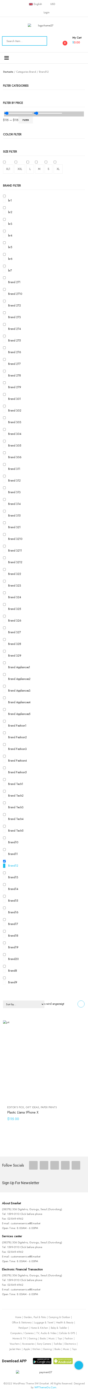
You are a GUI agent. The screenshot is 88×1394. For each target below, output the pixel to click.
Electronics (70, 1344)
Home (18, 1317)
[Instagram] (54, 1165)
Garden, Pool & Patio (35, 1317)
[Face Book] (33, 1165)
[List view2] (73, 1004)
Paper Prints (49, 1107)
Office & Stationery (22, 1322)
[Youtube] (76, 1165)
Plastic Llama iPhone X (22, 1112)
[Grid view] (81, 1004)
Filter (26, 120)
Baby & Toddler (59, 1328)
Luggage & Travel (43, 1322)
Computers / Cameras (22, 1333)
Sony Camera (44, 1344)
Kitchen (37, 1349)
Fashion (69, 1338)
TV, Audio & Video (46, 1333)
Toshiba (58, 1344)
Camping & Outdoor (59, 1317)
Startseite (8, 72)
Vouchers (14, 1344)
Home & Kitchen (39, 1328)
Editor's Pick (15, 1107)
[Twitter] (44, 1165)
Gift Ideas (32, 1107)
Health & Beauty (64, 1322)
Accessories (28, 1344)
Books (43, 1338)
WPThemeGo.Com (45, 1387)
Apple (27, 1349)
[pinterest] (65, 1165)
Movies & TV (19, 1338)
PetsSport (23, 1328)
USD (52, 4)
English (38, 4)
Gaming (33, 1338)
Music (52, 1338)
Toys (60, 1338)
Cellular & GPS (67, 1333)
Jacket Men (15, 1349)
